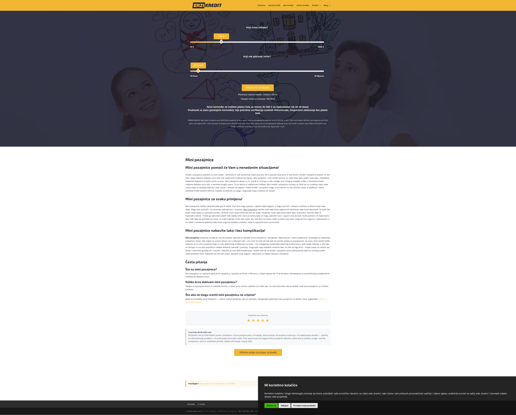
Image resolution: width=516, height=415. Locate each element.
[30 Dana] (198, 71)
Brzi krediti (288, 5)
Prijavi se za (258, 88)
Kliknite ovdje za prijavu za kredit (258, 352)
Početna (261, 5)
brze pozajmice (217, 383)
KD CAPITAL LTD (245, 411)
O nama (201, 404)
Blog (326, 5)
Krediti (315, 5)
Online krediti (302, 5)
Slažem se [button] (271, 405)
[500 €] (221, 41)
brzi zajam (204, 383)
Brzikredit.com (194, 411)
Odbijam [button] (285, 405)
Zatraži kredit (274, 5)
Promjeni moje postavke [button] (304, 405)
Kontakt (191, 404)
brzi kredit (230, 383)
